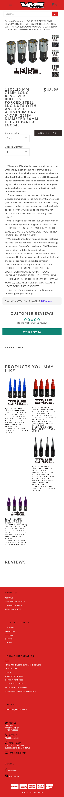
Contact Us (9, 628)
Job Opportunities (13, 609)
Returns (8, 643)
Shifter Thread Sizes (14, 680)
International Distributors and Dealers (23, 665)
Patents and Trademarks (16, 687)
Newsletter (10, 631)
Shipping (8, 639)
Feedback (9, 635)
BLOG (7, 661)
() (55, 4)
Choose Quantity (14, 146)
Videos (8, 672)
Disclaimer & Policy (13, 605)
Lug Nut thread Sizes (14, 684)
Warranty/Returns (13, 676)
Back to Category (14, 21)
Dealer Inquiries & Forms (16, 710)
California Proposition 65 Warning (20, 691)
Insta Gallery (11, 669)
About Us (9, 598)
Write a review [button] (32, 331)
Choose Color (12, 132)
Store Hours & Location (15, 602)
